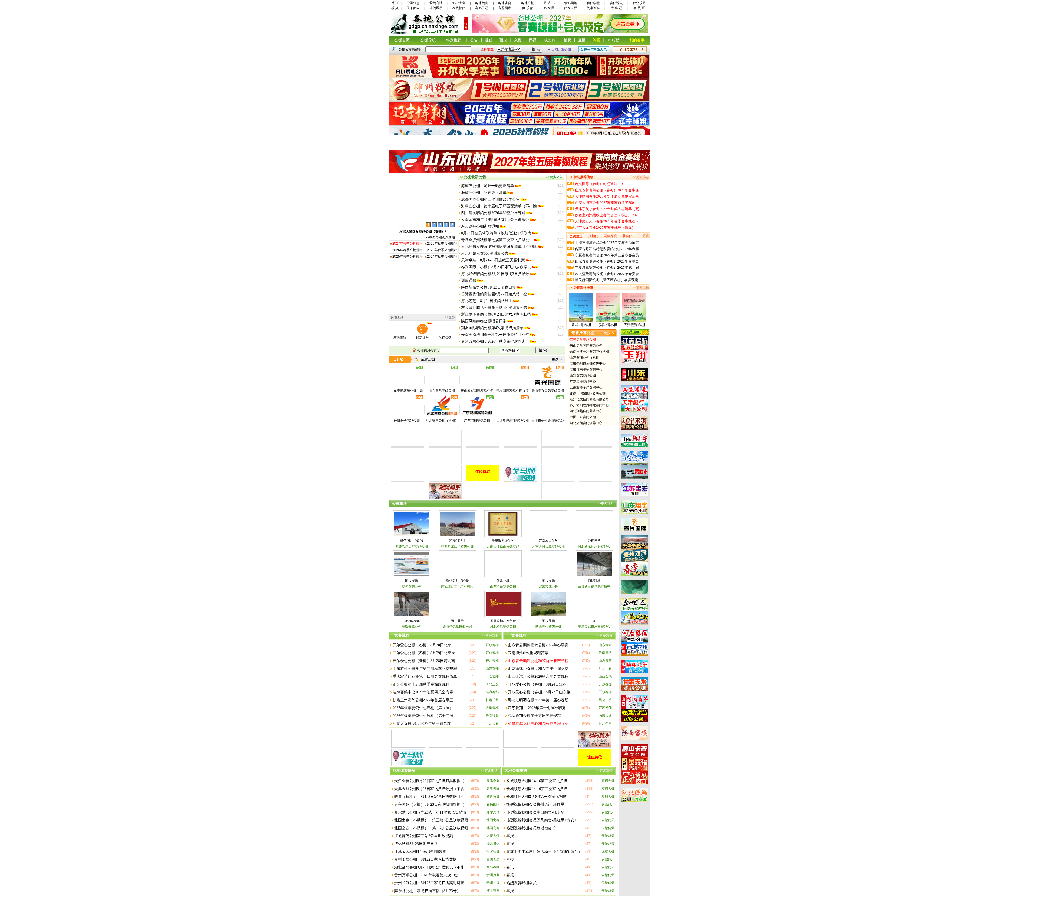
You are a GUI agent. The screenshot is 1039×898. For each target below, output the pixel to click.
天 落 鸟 (549, 3)
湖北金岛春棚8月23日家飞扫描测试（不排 (429, 867)
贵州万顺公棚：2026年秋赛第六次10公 (426, 875)
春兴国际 (492, 804)
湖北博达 (492, 843)
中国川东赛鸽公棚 (583, 417)
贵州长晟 (492, 859)
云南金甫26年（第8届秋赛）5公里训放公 (495, 220)
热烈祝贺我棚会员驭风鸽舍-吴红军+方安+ (541, 820)
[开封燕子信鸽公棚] (407, 415)
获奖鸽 (549, 40)
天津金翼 (492, 781)
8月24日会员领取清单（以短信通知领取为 (496, 233)
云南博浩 (605, 653)
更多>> (557, 359)
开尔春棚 (492, 645)
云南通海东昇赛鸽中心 (586, 387)
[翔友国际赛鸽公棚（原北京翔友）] (512, 386)
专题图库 (504, 8)
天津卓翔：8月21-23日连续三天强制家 (493, 260)
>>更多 (450, 317)
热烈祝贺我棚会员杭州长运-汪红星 (535, 804)
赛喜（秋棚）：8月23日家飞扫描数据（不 (429, 797)
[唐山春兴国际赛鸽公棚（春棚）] (477, 386)
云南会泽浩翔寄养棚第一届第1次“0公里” (495, 335)
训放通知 (468, 280)
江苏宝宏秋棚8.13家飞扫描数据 (420, 852)
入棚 (518, 40)
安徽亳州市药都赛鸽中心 (588, 363)
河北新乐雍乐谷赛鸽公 (594, 546)
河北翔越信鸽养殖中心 (586, 411)
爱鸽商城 (435, 3)
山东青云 (605, 645)
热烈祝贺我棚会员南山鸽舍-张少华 (535, 812)
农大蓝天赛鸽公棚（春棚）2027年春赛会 (607, 274)
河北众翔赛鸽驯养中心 (586, 423)
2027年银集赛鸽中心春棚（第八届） (423, 708)
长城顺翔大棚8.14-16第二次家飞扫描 (536, 781)
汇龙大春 (492, 723)
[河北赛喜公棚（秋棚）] (442, 415)
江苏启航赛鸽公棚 (583, 340)
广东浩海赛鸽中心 (583, 381)
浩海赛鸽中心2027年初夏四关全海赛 (423, 692)
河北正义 (492, 684)
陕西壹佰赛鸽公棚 (548, 626)
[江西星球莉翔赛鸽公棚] (512, 415)
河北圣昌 (605, 723)
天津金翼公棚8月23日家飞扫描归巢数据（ (429, 781)
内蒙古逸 (605, 715)
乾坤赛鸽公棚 (411, 586)
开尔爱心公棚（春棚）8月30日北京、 (424, 645)
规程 (488, 40)
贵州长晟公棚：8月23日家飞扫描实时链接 (429, 883)
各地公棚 (527, 3)
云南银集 (492, 715)
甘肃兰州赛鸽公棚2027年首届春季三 (423, 700)
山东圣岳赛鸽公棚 (442, 391)
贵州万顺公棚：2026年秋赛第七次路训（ (495, 341)
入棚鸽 (593, 236)
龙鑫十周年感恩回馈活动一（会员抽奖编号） (544, 852)
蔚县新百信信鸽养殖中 (594, 586)
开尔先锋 (492, 812)
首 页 (395, 3)
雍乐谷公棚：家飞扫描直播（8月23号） (427, 891)
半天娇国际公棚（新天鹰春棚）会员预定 (606, 280)
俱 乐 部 (527, 8)
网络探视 (610, 236)
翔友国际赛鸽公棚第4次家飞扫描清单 (492, 328)
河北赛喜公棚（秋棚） (442, 420)
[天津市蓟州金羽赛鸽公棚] (548, 415)
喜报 (510, 836)
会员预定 (576, 236)
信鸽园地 (570, 3)
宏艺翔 (494, 676)
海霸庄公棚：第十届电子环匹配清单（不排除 (499, 206)
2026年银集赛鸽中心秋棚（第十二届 (423, 716)
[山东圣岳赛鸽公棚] (442, 386)
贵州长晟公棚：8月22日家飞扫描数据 (425, 859)
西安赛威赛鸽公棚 (583, 375)
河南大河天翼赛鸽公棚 (548, 546)
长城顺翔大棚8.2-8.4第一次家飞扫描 (536, 797)
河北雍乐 (492, 891)
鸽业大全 (458, 3)
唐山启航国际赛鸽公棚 (586, 346)
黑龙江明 (605, 700)
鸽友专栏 (570, 8)
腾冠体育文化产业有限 (457, 586)
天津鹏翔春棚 (634, 325)
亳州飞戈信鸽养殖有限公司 (589, 399)
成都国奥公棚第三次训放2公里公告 (490, 199)
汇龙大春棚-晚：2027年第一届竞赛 (422, 724)
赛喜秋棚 (492, 796)
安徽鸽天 (607, 804)
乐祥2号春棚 (581, 325)
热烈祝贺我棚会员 (521, 883)
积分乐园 (639, 3)
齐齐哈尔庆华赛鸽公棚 (411, 546)
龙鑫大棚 (607, 851)
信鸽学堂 (593, 3)
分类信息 (413, 3)
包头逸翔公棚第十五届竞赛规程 (534, 716)
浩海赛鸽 (492, 692)
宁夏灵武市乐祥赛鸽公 (594, 626)
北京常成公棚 (548, 586)
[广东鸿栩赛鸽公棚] (477, 415)
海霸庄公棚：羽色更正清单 (484, 193)
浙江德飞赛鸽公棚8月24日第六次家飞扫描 (496, 314)
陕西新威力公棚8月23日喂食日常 (488, 287)
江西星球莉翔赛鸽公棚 (512, 420)
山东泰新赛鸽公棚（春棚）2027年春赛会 (607, 261)
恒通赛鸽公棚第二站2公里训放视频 (423, 836)
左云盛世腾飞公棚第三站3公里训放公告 (494, 308)
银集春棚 (492, 708)
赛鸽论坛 (616, 3)
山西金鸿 (605, 676)
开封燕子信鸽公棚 (407, 420)
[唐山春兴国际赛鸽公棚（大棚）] (548, 386)
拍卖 (567, 40)
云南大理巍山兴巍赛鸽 (503, 546)
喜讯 (510, 867)
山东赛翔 (492, 668)
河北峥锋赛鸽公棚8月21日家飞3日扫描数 (495, 274)
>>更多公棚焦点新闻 (440, 238)
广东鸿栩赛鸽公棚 (477, 420)
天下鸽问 (413, 8)
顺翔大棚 (607, 781)
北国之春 (492, 820)
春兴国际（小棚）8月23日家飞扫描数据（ (496, 267)
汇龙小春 (605, 668)
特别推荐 (453, 40)
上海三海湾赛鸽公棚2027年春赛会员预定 (607, 243)
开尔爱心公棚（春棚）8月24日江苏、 (539, 684)
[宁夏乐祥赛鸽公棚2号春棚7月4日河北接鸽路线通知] (581, 321)
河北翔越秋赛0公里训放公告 (484, 253)
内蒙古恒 (492, 836)
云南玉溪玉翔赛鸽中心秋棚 (589, 351)
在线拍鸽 (458, 8)
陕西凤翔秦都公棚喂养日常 (484, 321)
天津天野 (492, 789)
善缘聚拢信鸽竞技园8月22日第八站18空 (494, 294)
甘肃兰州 (492, 700)
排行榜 (614, 40)
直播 (582, 40)
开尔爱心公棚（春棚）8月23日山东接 (539, 692)
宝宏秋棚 (492, 851)
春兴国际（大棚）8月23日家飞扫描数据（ (429, 804)
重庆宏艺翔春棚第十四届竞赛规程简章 (425, 676)
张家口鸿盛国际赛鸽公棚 (588, 393)
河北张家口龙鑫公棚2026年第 (423, 231)
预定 (503, 40)
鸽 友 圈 (549, 8)
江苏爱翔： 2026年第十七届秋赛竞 (537, 708)
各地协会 (504, 3)
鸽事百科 (593, 8)
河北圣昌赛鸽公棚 (503, 626)
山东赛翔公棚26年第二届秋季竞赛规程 (425, 669)
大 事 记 (616, 8)
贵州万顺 (492, 875)
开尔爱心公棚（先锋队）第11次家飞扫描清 (430, 812)
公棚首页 (402, 40)
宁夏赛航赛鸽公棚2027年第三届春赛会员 (607, 255)
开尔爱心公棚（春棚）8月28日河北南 (424, 661)
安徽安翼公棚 (411, 626)
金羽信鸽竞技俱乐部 (457, 626)
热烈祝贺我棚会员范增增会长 (530, 828)
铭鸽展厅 (435, 8)
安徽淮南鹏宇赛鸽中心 (586, 369)
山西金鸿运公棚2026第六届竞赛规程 (538, 676)
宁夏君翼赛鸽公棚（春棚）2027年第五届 (607, 268)
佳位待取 (483, 472)
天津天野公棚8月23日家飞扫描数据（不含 (429, 789)
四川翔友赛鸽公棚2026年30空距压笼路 (493, 213)
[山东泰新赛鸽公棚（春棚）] (407, 386)
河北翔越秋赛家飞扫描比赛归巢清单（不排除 (499, 247)
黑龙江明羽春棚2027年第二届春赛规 (538, 700)
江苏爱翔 (605, 708)
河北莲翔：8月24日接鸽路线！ (486, 301)
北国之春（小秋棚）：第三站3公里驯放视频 (431, 820)
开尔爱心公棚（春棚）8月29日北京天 (424, 653)
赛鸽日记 (481, 8)
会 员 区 (639, 8)
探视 (532, 40)
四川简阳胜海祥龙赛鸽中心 (589, 405)
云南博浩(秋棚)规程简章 (528, 653)
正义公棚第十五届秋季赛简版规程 (421, 684)
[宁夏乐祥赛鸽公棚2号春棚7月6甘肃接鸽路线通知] (608, 321)
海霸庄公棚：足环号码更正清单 (487, 186)
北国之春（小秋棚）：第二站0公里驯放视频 (431, 828)
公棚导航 (428, 40)
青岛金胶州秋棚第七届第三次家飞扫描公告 (497, 240)
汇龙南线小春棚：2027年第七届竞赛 (538, 669)
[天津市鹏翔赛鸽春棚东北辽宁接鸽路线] (634, 321)
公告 (474, 40)
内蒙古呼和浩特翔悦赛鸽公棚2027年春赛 (607, 249)
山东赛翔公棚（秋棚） (586, 357)
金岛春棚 (492, 867)
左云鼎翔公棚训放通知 (480, 226)
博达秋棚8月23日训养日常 (416, 844)
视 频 (395, 8)
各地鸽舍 (481, 3)
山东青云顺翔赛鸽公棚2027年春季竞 (538, 645)
